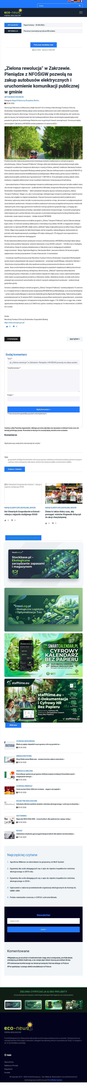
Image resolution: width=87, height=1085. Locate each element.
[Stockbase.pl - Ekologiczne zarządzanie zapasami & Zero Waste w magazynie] (43, 567)
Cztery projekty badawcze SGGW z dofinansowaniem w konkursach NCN (50, 25)
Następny (74, 342)
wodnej (56, 462)
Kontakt (7, 1075)
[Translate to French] (81, 1)
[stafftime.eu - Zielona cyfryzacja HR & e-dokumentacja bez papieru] (43, 703)
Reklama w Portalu (11, 1068)
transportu (23, 465)
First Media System (55, 1083)
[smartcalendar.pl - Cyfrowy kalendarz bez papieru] (53, 1007)
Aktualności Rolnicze (14, 99)
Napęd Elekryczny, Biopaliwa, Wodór (20, 510)
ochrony (35, 462)
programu (43, 462)
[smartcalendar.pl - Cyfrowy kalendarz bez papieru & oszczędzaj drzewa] (43, 658)
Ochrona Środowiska (25, 744)
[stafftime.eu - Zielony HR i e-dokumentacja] (74, 1007)
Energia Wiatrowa (24, 758)
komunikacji (64, 462)
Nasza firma (8, 1065)
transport (78, 462)
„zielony (11, 465)
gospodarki (12, 462)
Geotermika (21, 818)
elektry (68, 465)
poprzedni (13, 342)
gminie (71, 462)
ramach (38, 465)
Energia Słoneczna (24, 773)
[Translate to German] (75, 1)
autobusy (50, 462)
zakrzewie (31, 465)
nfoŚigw (20, 462)
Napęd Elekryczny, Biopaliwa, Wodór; (25, 103)
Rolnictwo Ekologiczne (26, 803)
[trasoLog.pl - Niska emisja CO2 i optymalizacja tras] (33, 1007)
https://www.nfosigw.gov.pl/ (14, 325)
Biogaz (19, 833)
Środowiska (27, 462)
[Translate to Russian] (72, 1)
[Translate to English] (69, 1)
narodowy (45, 465)
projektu (52, 465)
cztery (16, 465)
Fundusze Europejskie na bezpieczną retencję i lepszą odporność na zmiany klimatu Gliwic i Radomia (52, 31)
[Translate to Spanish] (78, 1)
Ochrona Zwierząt (24, 789)
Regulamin (8, 1072)
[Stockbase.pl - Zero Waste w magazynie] (12, 1007)
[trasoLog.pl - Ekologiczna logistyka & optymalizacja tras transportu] (43, 612)
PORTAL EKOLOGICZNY (12, 15)
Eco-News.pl (46, 1079)
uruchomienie (61, 465)
